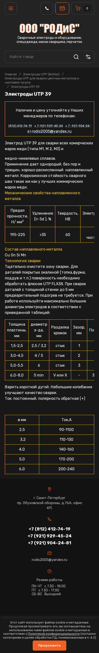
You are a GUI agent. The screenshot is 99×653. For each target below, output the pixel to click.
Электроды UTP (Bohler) (41, 74)
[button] (11, 8)
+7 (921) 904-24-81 (49, 543)
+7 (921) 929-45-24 (50, 536)
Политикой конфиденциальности (54, 633)
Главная (11, 74)
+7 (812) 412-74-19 (49, 529)
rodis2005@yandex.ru (49, 560)
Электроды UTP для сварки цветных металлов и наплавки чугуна (42, 80)
